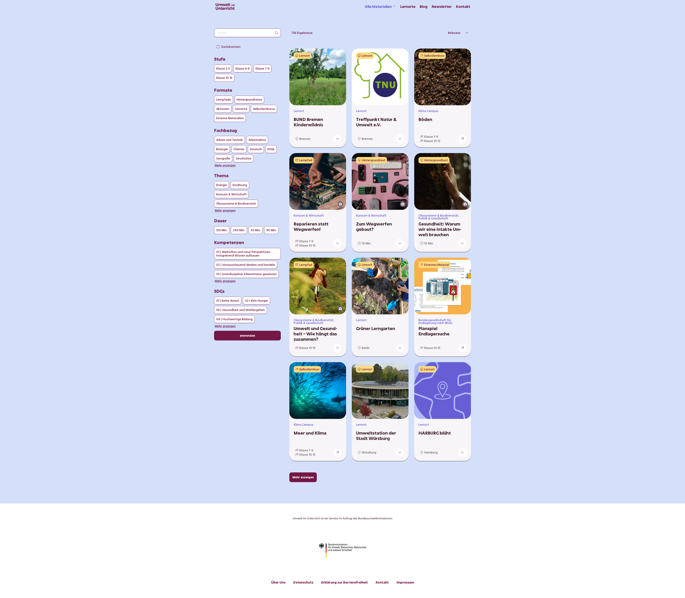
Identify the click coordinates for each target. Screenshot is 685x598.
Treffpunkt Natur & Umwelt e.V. (376, 122)
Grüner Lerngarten (375, 328)
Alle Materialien (378, 6)
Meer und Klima (310, 433)
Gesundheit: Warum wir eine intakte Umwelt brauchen (439, 229)
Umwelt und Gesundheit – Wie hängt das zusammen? (315, 334)
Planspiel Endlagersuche (434, 331)
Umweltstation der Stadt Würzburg (376, 435)
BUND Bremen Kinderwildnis (308, 122)
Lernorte (407, 6)
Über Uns (278, 582)
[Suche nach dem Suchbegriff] (276, 33)
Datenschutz (303, 582)
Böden (425, 119)
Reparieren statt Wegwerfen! (311, 226)
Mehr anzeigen (303, 477)
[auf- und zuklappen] (337, 139)
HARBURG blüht (434, 433)
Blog (423, 6)
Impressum (405, 582)
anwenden (247, 335)
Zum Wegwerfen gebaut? (374, 226)
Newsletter (442, 6)
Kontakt (463, 6)
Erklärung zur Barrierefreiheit (344, 582)
